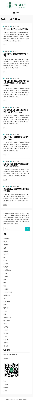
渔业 (4, 282)
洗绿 (4, 279)
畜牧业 (5, 298)
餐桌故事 (5, 346)
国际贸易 (5, 251)
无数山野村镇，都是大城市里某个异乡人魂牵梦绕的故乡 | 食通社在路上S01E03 (16, 83)
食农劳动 (5, 324)
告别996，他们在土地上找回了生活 (15, 29)
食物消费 (5, 343)
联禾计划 (5, 308)
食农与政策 (6, 320)
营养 (4, 314)
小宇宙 (5, 391)
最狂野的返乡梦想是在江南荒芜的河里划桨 (16, 55)
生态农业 (5, 289)
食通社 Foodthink (23, 399)
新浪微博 (5, 387)
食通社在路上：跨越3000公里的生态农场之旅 (16, 190)
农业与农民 (6, 238)
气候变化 (5, 276)
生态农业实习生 (7, 292)
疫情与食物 (6, 301)
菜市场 (5, 311)
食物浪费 (5, 339)
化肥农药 (5, 245)
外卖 (4, 257)
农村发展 (7, 26)
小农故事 (7, 78)
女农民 (5, 260)
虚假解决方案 (7, 317)
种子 (4, 305)
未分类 (5, 273)
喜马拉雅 (5, 384)
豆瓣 (4, 381)
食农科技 (5, 330)
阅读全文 (5, 45)
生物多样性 (6, 295)
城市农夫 (5, 254)
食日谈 (5, 336)
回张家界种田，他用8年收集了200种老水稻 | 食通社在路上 (16, 165)
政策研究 (5, 267)
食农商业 (5, 327)
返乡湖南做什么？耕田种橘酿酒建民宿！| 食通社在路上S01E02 (15, 111)
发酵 (4, 248)
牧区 (4, 286)
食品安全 (5, 333)
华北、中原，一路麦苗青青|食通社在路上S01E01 (15, 138)
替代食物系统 (7, 270)
